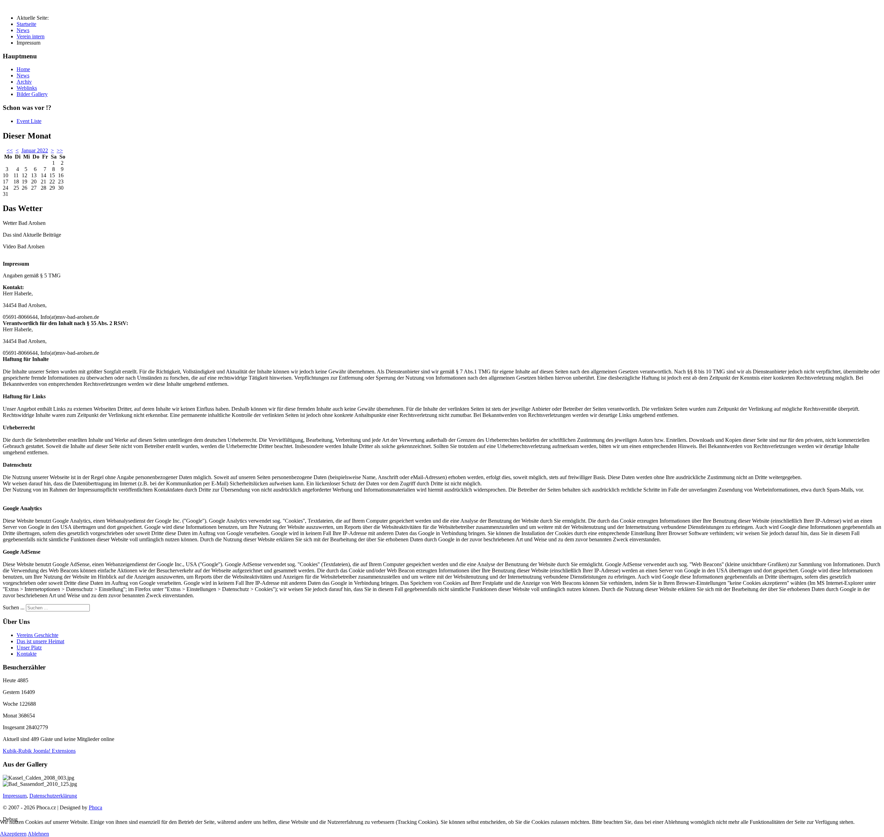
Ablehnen (38, 834)
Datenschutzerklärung (53, 796)
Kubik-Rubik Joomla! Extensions (39, 751)
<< (10, 150)
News (23, 75)
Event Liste (29, 121)
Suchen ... (14, 607)
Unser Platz (29, 647)
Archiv (24, 82)
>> (60, 150)
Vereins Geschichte (37, 635)
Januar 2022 (34, 150)
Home (23, 69)
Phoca (95, 807)
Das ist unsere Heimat (40, 641)
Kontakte (27, 654)
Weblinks (27, 88)
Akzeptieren (13, 834)
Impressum (15, 796)
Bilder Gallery (32, 94)
